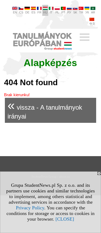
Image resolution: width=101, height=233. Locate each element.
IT (51, 12)
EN (15, 12)
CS (21, 12)
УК (87, 12)
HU (45, 12)
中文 (92, 23)
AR (93, 12)
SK (75, 12)
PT (63, 12)
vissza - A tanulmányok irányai (45, 109)
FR (39, 12)
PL (57, 12)
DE (27, 12)
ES (33, 12)
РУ (69, 12)
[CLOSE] (64, 219)
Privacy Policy (30, 207)
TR (81, 12)
